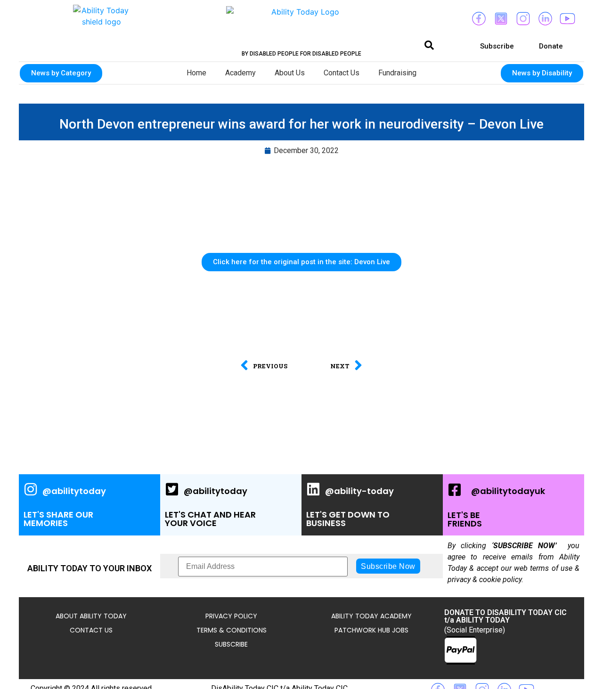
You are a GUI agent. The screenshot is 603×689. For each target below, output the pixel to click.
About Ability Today (91, 616)
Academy (240, 72)
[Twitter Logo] (501, 19)
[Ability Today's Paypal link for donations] (461, 650)
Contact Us (341, 72)
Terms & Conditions (231, 630)
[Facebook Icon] (479, 19)
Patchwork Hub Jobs (371, 630)
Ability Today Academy (371, 616)
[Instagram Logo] (523, 19)
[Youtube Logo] (567, 19)
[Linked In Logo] (545, 19)
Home (196, 72)
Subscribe (231, 644)
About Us (290, 72)
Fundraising (397, 72)
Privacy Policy (231, 616)
